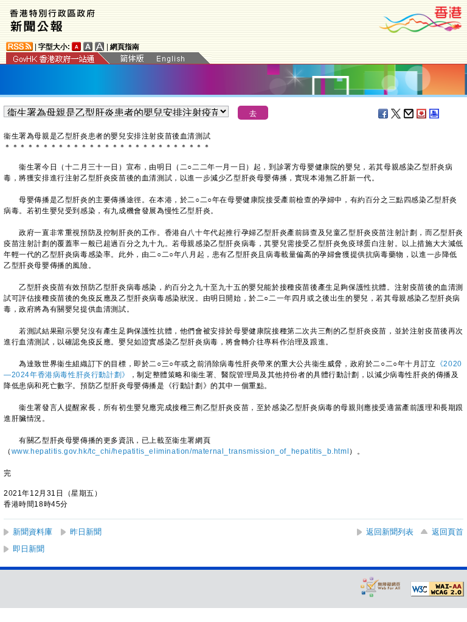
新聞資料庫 (32, 531)
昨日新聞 (86, 531)
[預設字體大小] (76, 46)
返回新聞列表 (389, 531)
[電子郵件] (409, 113)
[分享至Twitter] (396, 113)
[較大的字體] (88, 46)
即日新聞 (28, 548)
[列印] (434, 113)
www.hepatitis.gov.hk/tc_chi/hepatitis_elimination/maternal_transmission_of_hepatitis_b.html (181, 451)
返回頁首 (447, 531)
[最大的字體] (100, 46)
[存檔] (422, 113)
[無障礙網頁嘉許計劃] (381, 586)
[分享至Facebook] (383, 113)
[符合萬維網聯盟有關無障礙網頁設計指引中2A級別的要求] (437, 589)
